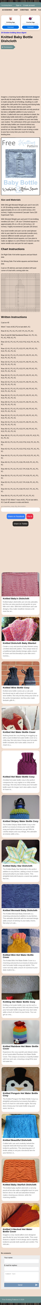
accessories (5, 506)
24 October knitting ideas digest (13, 33)
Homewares (8, 47)
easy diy (14, 506)
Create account (29, 5)
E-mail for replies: (10, 1265)
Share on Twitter (20, 524)
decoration (22, 506)
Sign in (18, 5)
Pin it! (29, 516)
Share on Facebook (16, 516)
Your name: (8, 1258)
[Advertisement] (20, 71)
